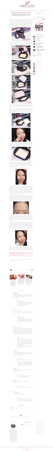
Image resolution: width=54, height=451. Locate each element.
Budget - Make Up (16, 12)
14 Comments (11, 266)
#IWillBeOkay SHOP (42, 10)
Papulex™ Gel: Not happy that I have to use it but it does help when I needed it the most (41, 428)
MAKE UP (18, 10)
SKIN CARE (15, 10)
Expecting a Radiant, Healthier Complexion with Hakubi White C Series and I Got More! (40, 47)
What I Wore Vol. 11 (38, 40)
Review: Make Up (28, 12)
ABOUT (10, 10)
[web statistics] (27, 450)
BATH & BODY (21, 10)
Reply (32, 300)
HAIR (24, 10)
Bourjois (13, 12)
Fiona (24, 16)
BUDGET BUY (27, 10)
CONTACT (38, 10)
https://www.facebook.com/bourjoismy (14, 255)
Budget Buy (20, 12)
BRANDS (35, 10)
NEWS (12, 10)
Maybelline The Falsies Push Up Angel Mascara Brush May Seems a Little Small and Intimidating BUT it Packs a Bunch (40, 50)
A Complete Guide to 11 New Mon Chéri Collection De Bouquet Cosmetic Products (40, 44)
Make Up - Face (24, 12)
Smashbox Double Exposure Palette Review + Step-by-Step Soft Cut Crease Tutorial (39, 72)
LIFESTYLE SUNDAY (31, 10)
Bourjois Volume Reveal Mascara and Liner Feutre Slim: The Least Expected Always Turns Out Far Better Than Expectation (21, 281)
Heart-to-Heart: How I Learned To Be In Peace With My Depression (40, 36)
